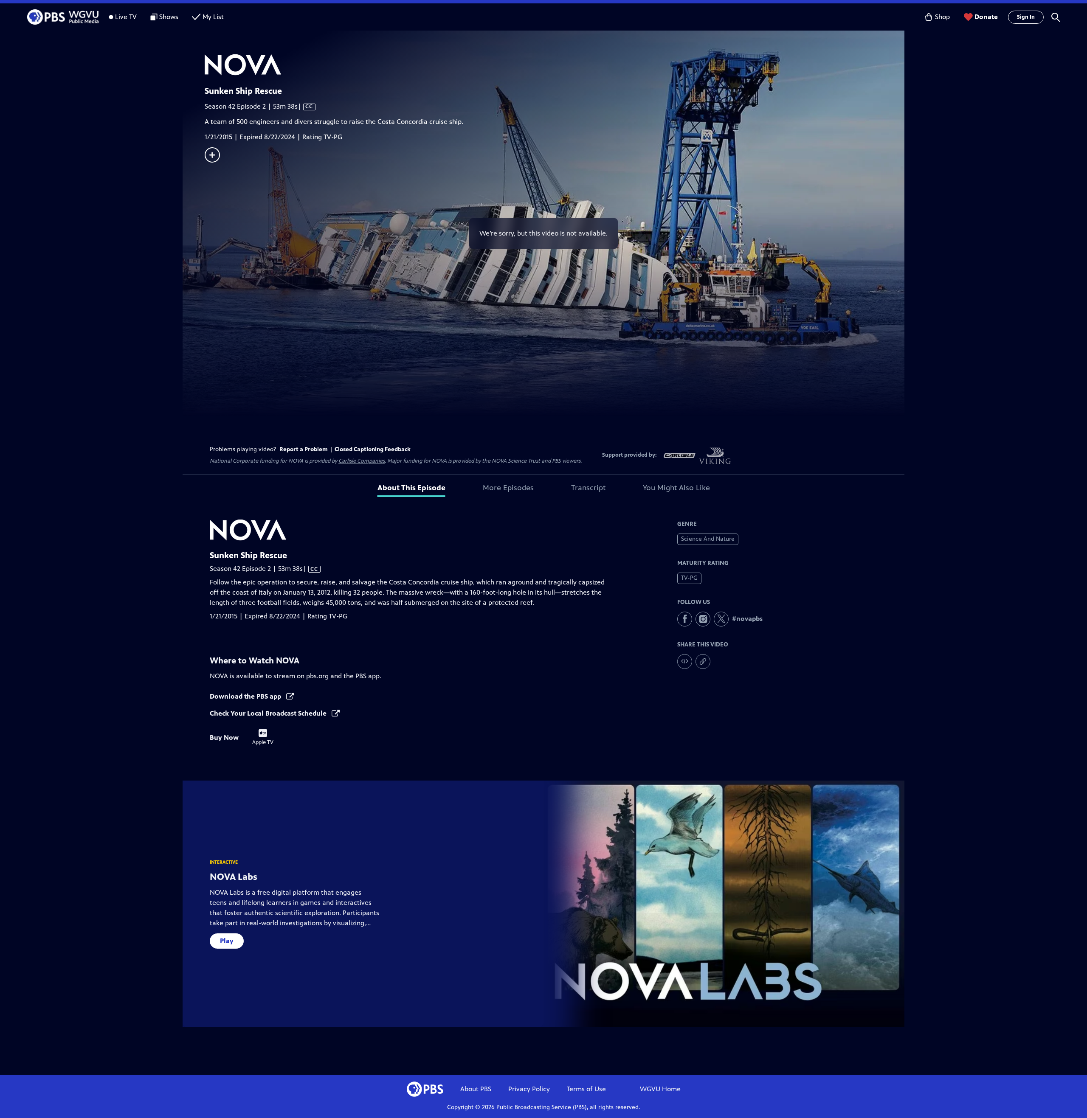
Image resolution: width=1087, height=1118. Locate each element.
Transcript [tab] (588, 487)
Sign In (1026, 17)
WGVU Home (660, 1089)
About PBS (475, 1089)
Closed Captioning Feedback (373, 449)
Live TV (126, 17)
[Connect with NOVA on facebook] (684, 619)
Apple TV (262, 737)
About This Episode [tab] (411, 487)
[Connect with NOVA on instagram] (703, 619)
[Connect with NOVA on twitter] (721, 619)
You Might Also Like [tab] (676, 487)
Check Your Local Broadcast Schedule (269, 713)
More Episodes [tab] (508, 487)
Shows (168, 17)
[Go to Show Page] (554, 65)
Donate (986, 17)
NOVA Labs (233, 876)
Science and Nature (708, 538)
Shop (942, 17)
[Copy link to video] (703, 661)
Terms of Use (586, 1089)
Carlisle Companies (361, 461)
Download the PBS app (246, 696)
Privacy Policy (529, 1089)
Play (227, 941)
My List (213, 17)
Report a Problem (303, 449)
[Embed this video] (684, 661)
